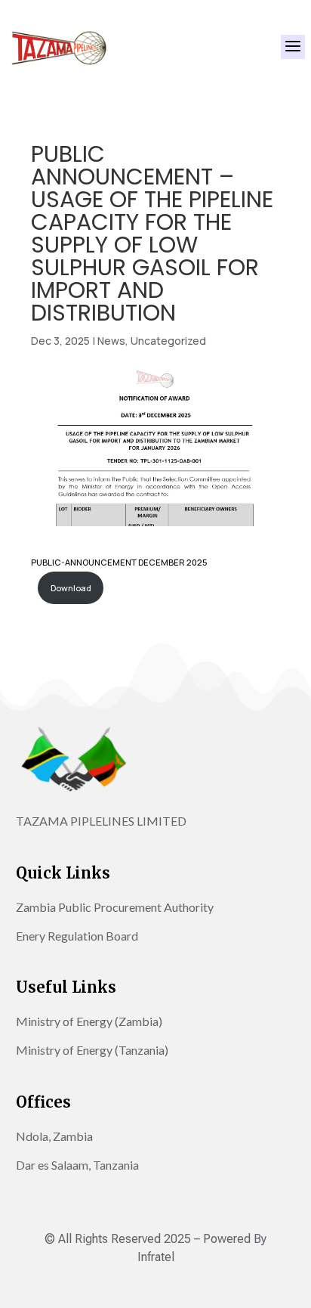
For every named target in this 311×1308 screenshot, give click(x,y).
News (111, 340)
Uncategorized (168, 340)
